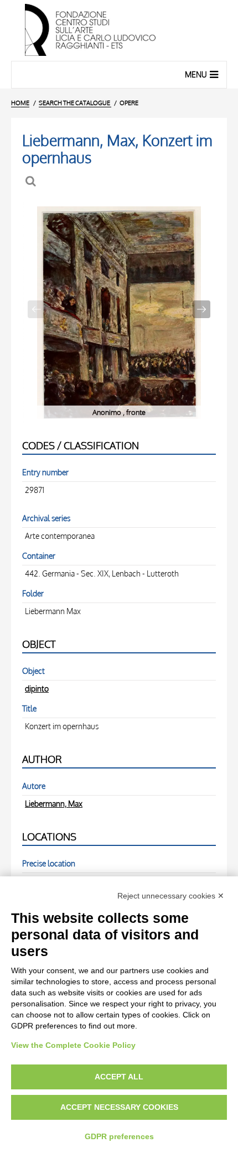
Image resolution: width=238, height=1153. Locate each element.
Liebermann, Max (53, 803)
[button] (201, 309)
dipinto (37, 688)
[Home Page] (119, 30)
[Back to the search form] (32, 181)
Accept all (119, 1076)
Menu (196, 74)
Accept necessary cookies (119, 1107)
